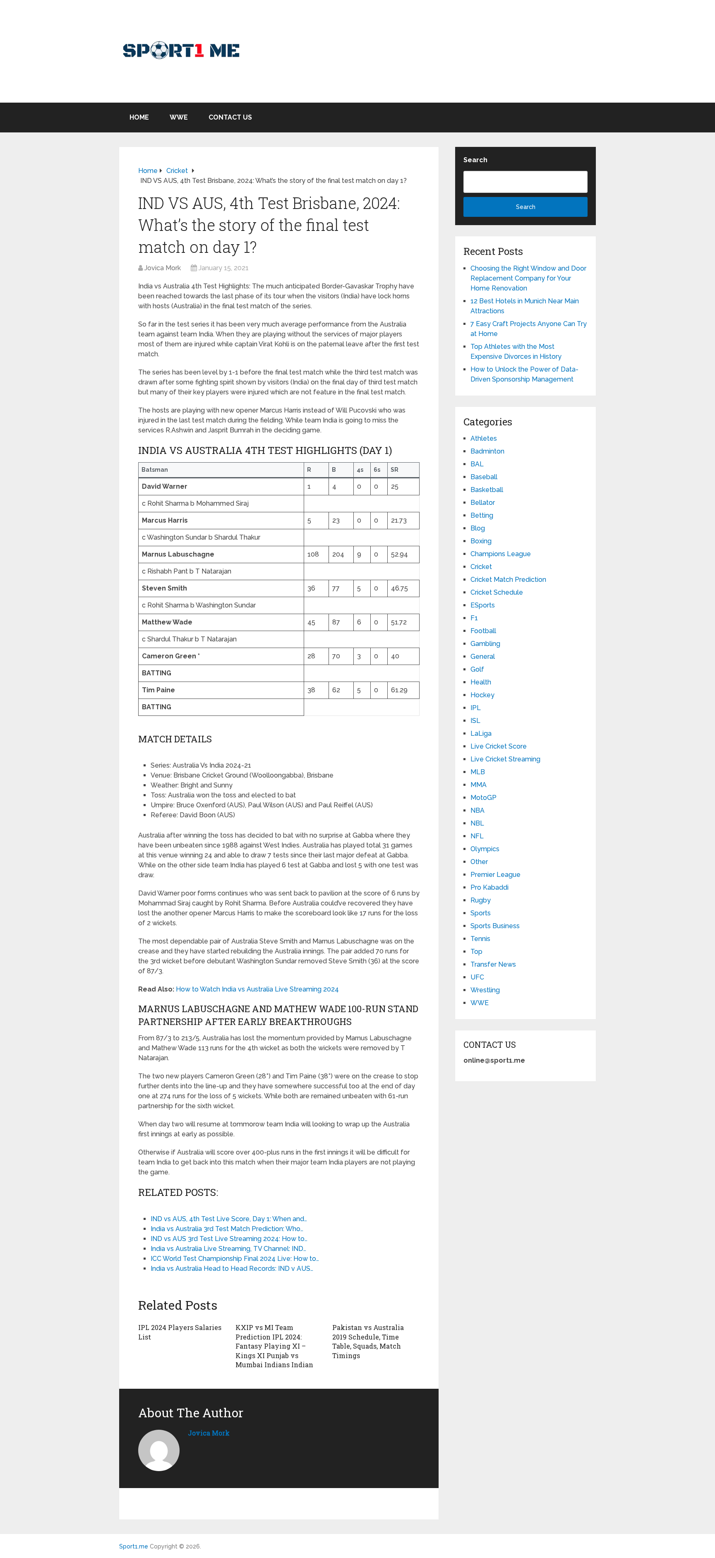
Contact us (230, 117)
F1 (474, 618)
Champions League (500, 554)
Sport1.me (133, 1546)
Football (483, 631)
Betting (481, 515)
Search (475, 160)
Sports (480, 913)
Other (479, 862)
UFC (477, 977)
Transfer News (493, 964)
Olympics (484, 849)
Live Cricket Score (498, 746)
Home (139, 117)
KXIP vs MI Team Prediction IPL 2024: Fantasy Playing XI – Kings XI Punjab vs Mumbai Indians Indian (274, 1346)
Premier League (495, 875)
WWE (179, 117)
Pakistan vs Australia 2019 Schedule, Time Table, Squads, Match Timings (368, 1341)
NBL (477, 823)
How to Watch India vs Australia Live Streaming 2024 (257, 989)
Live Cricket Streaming (505, 759)
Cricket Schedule (496, 592)
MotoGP (483, 798)
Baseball (483, 477)
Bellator (482, 503)
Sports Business (495, 926)
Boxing (481, 541)
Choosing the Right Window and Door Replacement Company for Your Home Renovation (528, 278)
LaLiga (481, 733)
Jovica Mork (162, 268)
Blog (477, 528)
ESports (482, 605)
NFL (477, 836)
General (482, 656)
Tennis (480, 939)
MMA (478, 785)
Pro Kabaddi (489, 887)
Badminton (487, 451)
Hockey (482, 695)
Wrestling (485, 990)
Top (476, 951)
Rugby (480, 900)
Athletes (483, 438)
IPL (475, 708)
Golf (477, 669)
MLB (477, 772)
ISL (475, 721)
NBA (477, 810)
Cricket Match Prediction (508, 579)
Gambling (485, 644)
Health (480, 682)
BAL (477, 464)
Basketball (486, 490)
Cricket (481, 567)
